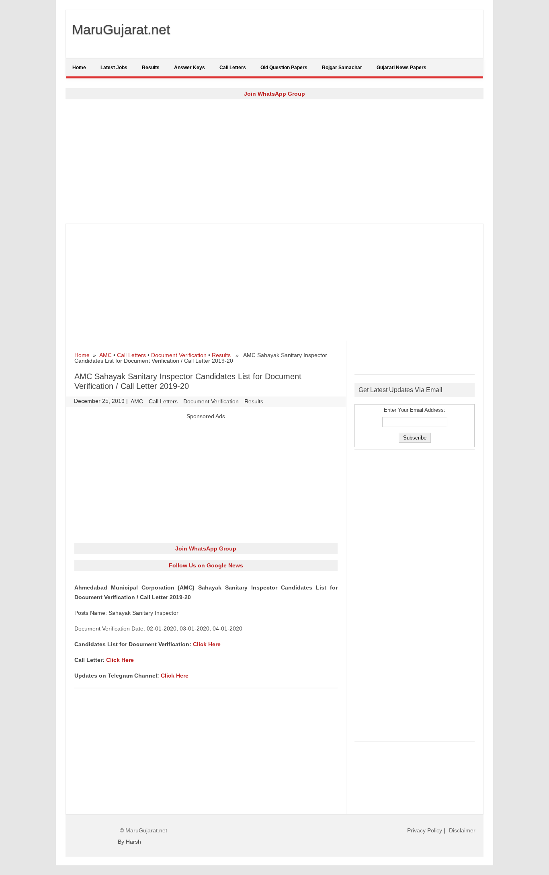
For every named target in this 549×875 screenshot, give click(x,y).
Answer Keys (189, 67)
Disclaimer (462, 830)
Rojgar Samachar (342, 67)
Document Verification (179, 355)
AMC (105, 355)
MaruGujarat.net (121, 29)
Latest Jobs (113, 67)
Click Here (207, 644)
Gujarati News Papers (401, 67)
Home (79, 67)
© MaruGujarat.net (143, 830)
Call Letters (232, 67)
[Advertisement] (274, 161)
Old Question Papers (283, 67)
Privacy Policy (424, 830)
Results (151, 67)
